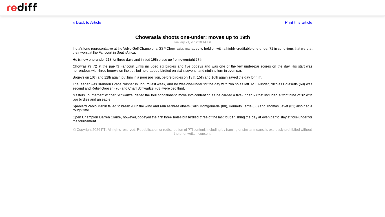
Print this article (298, 22)
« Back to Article (87, 22)
